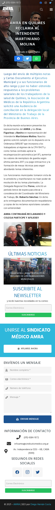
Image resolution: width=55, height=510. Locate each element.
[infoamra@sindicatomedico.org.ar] (10, 443)
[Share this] (18, 58)
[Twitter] (50, 3)
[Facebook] (40, 3)
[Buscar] (41, 9)
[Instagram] (45, 3)
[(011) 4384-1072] (20, 437)
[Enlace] (7, 9)
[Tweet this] (27, 58)
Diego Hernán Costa (40, 504)
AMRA (16, 504)
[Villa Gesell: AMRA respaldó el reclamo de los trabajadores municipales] (27, 271)
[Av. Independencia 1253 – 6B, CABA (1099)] (7, 451)
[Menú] (51, 9)
